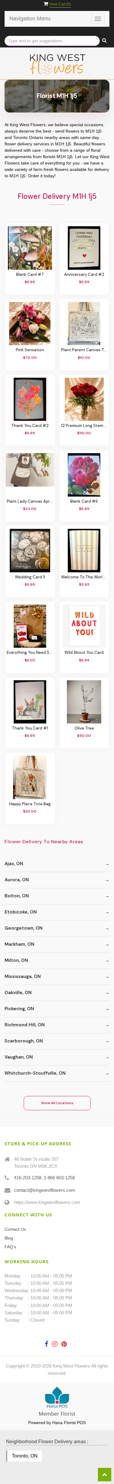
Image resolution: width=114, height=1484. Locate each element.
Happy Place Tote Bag (30, 804)
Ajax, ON (14, 864)
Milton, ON (16, 960)
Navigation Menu (29, 19)
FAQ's (10, 1246)
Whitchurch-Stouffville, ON (35, 1073)
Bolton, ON (17, 896)
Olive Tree (84, 728)
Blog (9, 1238)
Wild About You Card (84, 652)
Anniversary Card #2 (84, 274)
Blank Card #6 (84, 501)
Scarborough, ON (24, 1041)
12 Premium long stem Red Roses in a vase (84, 425)
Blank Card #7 (30, 274)
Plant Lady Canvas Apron (30, 501)
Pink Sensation (30, 350)
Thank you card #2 (30, 425)
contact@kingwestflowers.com (44, 1190)
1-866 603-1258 (59, 1177)
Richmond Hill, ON (25, 1025)
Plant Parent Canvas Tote (84, 350)
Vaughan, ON (19, 1057)
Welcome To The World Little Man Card (84, 577)
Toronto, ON (25, 1455)
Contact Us (15, 1229)
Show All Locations (57, 1103)
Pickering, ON (19, 1009)
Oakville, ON (18, 993)
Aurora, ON (17, 880)
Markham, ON (19, 944)
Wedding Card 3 (30, 577)
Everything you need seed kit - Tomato (30, 652)
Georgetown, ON (24, 928)
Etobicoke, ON (21, 912)
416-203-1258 (27, 1177)
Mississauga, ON (23, 976)
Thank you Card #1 (30, 728)
